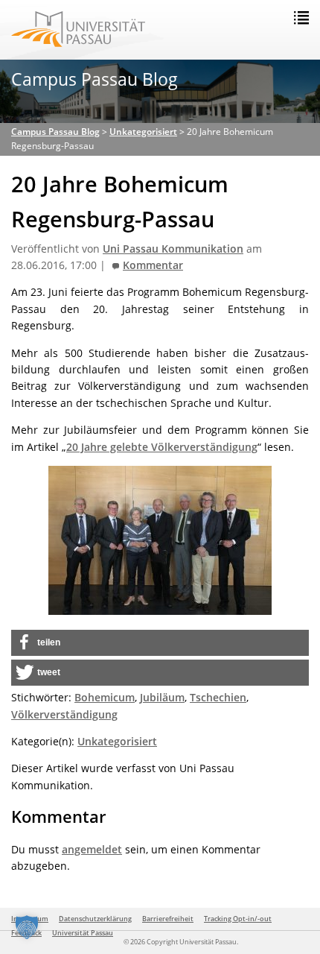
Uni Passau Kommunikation (173, 249)
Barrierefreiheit (167, 918)
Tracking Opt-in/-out (238, 918)
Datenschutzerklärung (95, 918)
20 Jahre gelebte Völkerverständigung (161, 447)
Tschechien (218, 697)
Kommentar (153, 265)
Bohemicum (104, 697)
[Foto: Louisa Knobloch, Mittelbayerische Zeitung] (160, 540)
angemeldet (92, 849)
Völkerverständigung (64, 714)
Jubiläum (162, 697)
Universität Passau (82, 933)
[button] (160, 643)
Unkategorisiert (117, 741)
